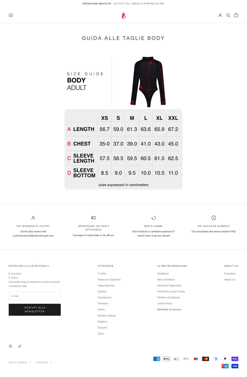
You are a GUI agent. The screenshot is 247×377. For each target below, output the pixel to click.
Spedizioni (163, 273)
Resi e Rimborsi (166, 279)
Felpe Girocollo (106, 285)
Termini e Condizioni (168, 297)
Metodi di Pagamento (169, 285)
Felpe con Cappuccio (109, 279)
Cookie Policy (164, 303)
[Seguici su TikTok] (20, 346)
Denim (101, 309)
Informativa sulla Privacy (171, 291)
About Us (229, 279)
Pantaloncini (104, 297)
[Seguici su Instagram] (10, 346)
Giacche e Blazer (107, 315)
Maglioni (102, 321)
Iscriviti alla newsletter (35, 309)
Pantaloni (103, 303)
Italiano (42, 362)
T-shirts (102, 273)
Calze (101, 333)
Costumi (102, 327)
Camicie (102, 291)
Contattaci (230, 273)
